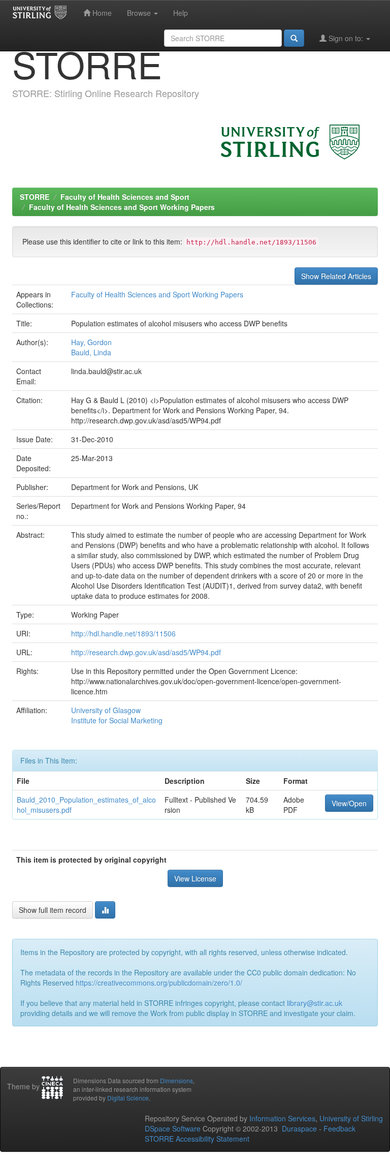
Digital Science (128, 1097)
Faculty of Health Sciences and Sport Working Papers (122, 207)
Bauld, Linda (91, 352)
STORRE (34, 197)
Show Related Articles (336, 276)
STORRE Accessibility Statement (197, 1139)
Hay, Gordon (91, 342)
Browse (140, 13)
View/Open (349, 803)
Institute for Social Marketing (116, 720)
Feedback (339, 1128)
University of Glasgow (106, 710)
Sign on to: (346, 38)
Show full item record (52, 910)
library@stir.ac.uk (314, 1003)
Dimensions (176, 1080)
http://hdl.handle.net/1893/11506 (123, 633)
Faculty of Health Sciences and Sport (124, 197)
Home (101, 13)
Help (180, 13)
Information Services (282, 1118)
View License (195, 878)
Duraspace (299, 1128)
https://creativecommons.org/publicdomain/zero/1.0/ (159, 982)
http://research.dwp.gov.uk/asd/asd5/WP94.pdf (146, 652)
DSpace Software (173, 1128)
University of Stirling (351, 1118)
